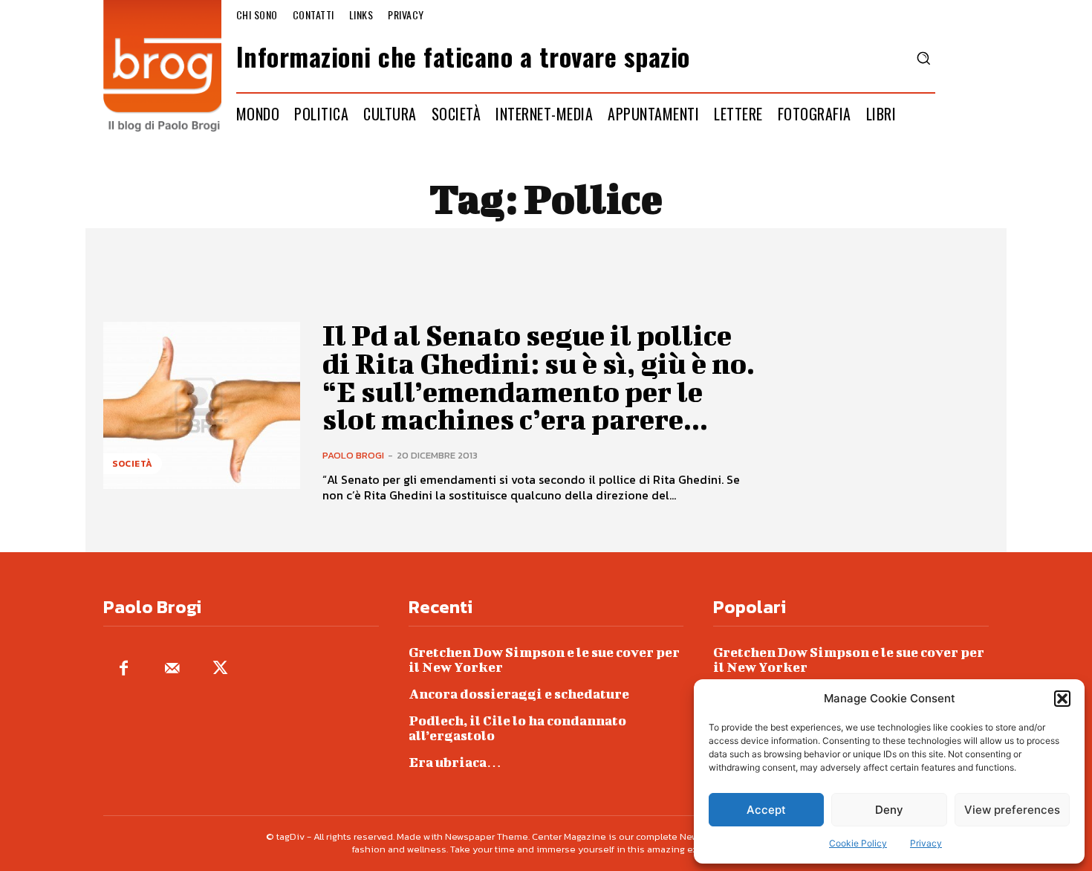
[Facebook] (123, 669)
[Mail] (172, 669)
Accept (766, 810)
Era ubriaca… (455, 762)
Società (132, 463)
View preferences (1012, 810)
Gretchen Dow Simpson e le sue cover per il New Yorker (544, 659)
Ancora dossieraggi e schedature (519, 694)
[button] (1062, 698)
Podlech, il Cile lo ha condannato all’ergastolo (517, 728)
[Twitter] (220, 669)
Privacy (926, 843)
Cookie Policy (858, 843)
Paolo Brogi (353, 455)
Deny (889, 810)
